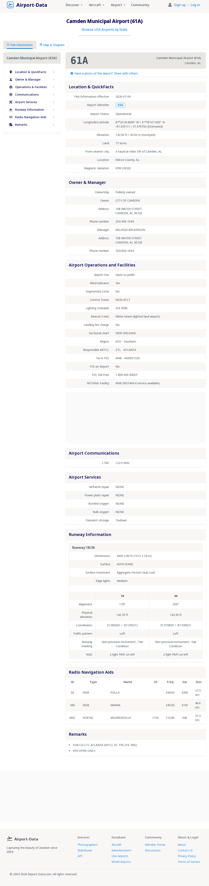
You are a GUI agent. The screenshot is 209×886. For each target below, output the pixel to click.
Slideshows (85, 850)
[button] (183, 5)
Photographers (88, 845)
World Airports (121, 862)
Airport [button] (116, 5)
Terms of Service (189, 862)
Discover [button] (72, 5)
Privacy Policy (187, 856)
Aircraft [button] (95, 5)
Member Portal (155, 845)
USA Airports (120, 856)
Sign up (180, 5)
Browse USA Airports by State (104, 29)
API (80, 856)
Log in (195, 5)
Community (140, 5)
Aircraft (116, 845)
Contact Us (185, 850)
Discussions (153, 850)
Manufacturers (121, 850)
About (182, 845)
